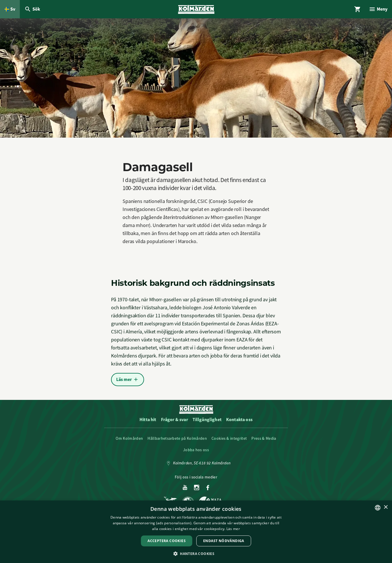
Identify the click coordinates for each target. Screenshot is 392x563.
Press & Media (263, 438)
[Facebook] (207, 488)
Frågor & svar (174, 420)
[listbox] (378, 508)
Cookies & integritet (229, 438)
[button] (196, 553)
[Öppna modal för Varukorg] (357, 9)
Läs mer (233, 528)
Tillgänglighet (207, 420)
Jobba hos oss (196, 449)
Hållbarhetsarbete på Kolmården (177, 438)
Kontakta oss (239, 420)
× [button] (385, 507)
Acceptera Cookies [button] (167, 540)
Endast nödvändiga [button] (223, 540)
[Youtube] (185, 488)
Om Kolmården (129, 438)
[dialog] (196, 532)
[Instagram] (196, 488)
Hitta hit (147, 420)
